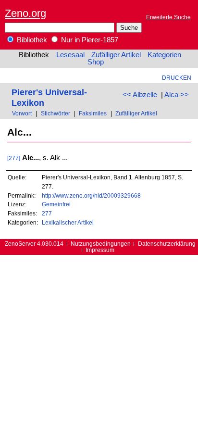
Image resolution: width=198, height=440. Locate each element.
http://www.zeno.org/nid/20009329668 (91, 195)
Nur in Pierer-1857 (88, 40)
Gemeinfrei (56, 204)
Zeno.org (25, 13)
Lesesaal (70, 55)
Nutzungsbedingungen (101, 243)
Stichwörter (55, 113)
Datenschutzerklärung (167, 243)
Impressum (100, 250)
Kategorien (164, 55)
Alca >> (176, 95)
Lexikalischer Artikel (68, 222)
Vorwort (22, 113)
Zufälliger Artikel (116, 55)
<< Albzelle (140, 95)
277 (47, 213)
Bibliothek (31, 40)
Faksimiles (93, 113)
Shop (95, 62)
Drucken (176, 78)
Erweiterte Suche (168, 17)
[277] (13, 158)
